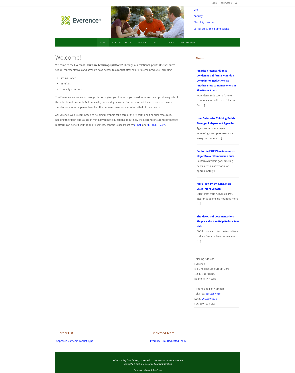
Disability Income (204, 22)
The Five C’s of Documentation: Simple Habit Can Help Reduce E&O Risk (218, 221)
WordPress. (157, 370)
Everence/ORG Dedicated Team (168, 341)
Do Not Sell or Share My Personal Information (161, 360)
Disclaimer (133, 360)
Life (196, 9)
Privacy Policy (119, 360)
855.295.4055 (213, 293)
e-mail (138, 125)
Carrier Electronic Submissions (211, 28)
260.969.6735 (209, 298)
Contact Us (226, 3)
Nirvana (147, 370)
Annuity (198, 16)
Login (214, 3)
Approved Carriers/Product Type (74, 341)
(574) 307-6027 (156, 125)
